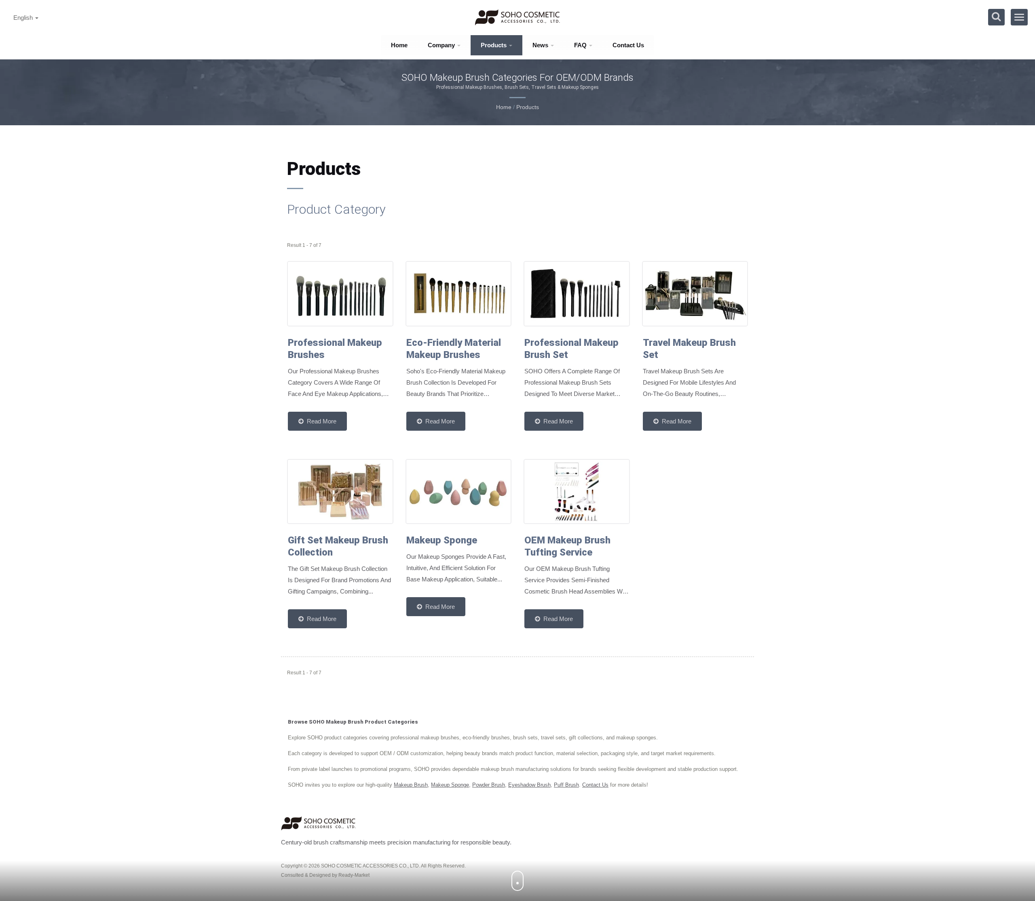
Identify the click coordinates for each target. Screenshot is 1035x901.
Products (494, 45)
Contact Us (628, 45)
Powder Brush (488, 785)
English (23, 18)
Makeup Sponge (450, 785)
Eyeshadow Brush (529, 785)
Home (399, 45)
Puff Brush (566, 785)
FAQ (581, 45)
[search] (996, 17)
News (541, 45)
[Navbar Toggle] (1019, 17)
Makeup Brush (411, 785)
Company (442, 45)
